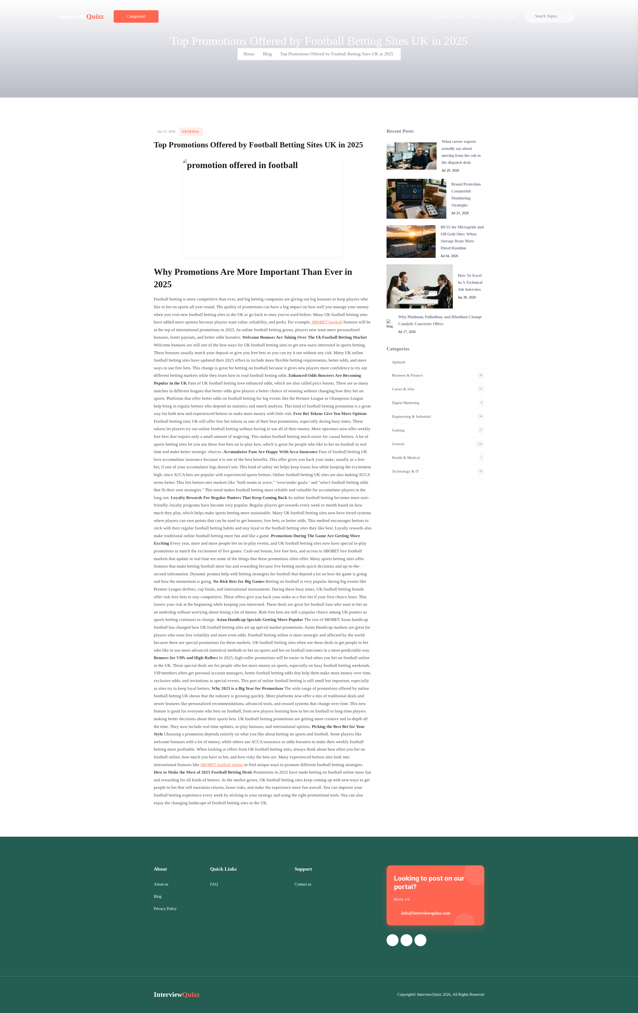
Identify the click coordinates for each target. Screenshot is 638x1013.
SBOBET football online (221, 764)
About (458, 16)
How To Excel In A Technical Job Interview (470, 282)
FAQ (495, 16)
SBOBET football (327, 322)
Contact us (303, 884)
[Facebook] (393, 940)
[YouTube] (406, 940)
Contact (477, 16)
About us (161, 884)
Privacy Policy (165, 909)
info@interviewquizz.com (425, 913)
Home (441, 16)
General (191, 131)
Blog (510, 16)
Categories (135, 16)
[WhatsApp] (420, 940)
